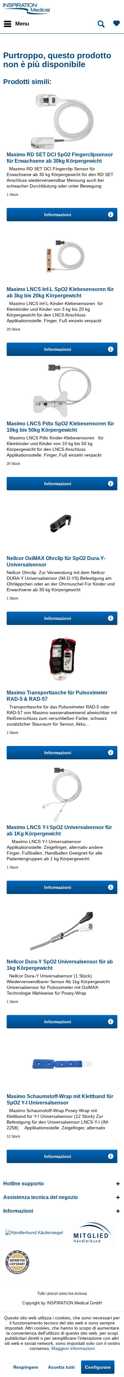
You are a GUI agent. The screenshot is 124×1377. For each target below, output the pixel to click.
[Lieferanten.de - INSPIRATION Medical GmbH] (34, 1262)
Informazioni (58, 214)
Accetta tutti (61, 1367)
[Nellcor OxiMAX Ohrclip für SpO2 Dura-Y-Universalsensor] (62, 525)
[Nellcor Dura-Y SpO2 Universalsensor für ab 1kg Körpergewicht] (62, 928)
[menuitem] (16, 24)
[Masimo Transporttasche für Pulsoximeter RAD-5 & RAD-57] (62, 659)
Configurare (98, 1367)
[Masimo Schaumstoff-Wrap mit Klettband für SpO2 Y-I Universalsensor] (62, 1063)
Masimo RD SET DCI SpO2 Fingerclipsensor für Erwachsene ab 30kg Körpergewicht (60, 158)
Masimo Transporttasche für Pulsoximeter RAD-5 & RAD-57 (57, 696)
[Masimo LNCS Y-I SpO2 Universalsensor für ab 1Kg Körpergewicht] (62, 794)
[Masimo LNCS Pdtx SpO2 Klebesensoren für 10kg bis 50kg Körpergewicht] (62, 390)
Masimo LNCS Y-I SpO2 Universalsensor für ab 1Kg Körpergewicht (59, 830)
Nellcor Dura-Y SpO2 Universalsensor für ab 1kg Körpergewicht (60, 965)
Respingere (25, 1367)
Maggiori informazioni (73, 1348)
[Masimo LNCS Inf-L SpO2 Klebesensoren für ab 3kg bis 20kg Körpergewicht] (62, 256)
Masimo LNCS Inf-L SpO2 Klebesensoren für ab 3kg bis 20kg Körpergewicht (60, 292)
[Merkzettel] (116, 24)
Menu (22, 24)
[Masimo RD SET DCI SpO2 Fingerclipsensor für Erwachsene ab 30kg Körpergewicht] (62, 121)
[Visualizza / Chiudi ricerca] (100, 24)
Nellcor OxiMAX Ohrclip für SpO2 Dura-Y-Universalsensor (56, 561)
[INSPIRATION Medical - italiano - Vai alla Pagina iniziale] (26, 8)
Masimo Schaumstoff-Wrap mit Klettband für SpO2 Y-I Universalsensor (60, 1099)
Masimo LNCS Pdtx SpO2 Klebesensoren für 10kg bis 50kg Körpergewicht (60, 427)
